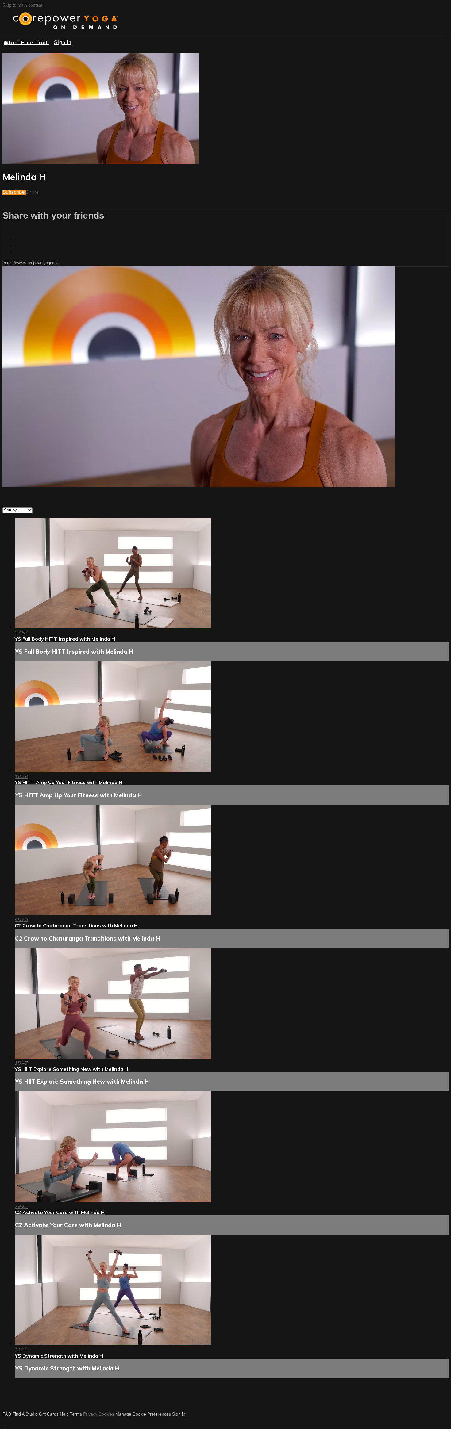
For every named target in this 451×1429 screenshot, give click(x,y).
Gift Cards (49, 1414)
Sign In (62, 42)
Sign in (178, 1414)
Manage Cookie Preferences (143, 1414)
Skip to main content (22, 5)
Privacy (90, 1414)
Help (65, 1414)
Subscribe (14, 192)
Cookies (106, 1414)
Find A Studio (25, 1414)
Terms (76, 1414)
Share (32, 192)
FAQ (6, 1414)
